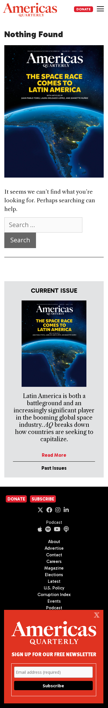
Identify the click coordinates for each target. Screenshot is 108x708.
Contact (54, 554)
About (54, 541)
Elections (54, 574)
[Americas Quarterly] (30, 10)
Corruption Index (54, 594)
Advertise (54, 548)
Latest (54, 581)
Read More (54, 455)
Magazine (54, 568)
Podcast (54, 522)
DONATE (83, 9)
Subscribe (43, 499)
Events (54, 601)
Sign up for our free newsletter (54, 654)
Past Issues (54, 468)
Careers (54, 561)
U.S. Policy (54, 588)
